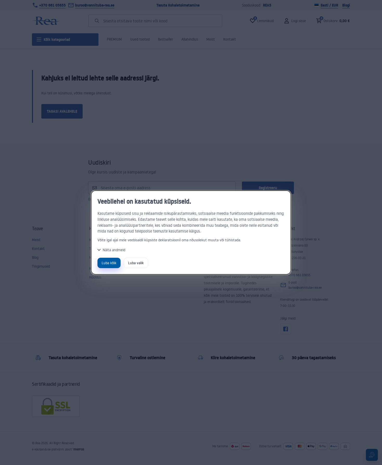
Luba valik (136, 262)
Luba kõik (109, 262)
